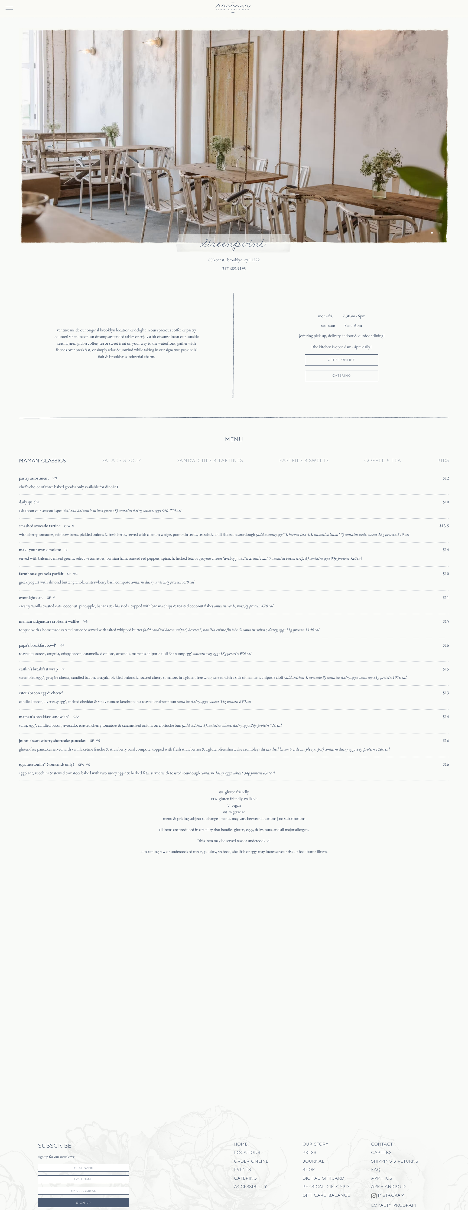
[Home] (233, 7)
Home (241, 1143)
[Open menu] (7, 4)
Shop (309, 1169)
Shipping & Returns (394, 1160)
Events (242, 1169)
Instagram (391, 1195)
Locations (247, 1152)
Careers (381, 1152)
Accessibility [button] (250, 1186)
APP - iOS (381, 1177)
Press (309, 1152)
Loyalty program (393, 1205)
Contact (382, 1143)
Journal (313, 1160)
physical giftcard (326, 1186)
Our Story (316, 1143)
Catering (245, 1177)
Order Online (251, 1160)
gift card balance (326, 1195)
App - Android (388, 1186)
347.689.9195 (234, 268)
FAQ (376, 1169)
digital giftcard (323, 1177)
